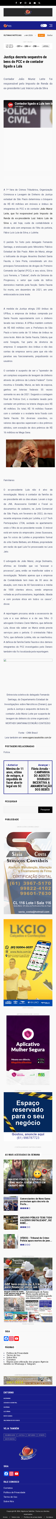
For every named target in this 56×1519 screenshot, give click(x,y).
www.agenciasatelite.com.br (37, 737)
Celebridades (10, 1435)
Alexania (7, 1398)
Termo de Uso (13, 1355)
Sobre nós (16, 1517)
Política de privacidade (33, 1517)
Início (5, 1517)
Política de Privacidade (17, 1353)
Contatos (11, 1359)
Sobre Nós (12, 1357)
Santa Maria (10, 1439)
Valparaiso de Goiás (12, 1420)
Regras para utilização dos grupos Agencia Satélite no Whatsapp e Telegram (26, 1362)
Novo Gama (8, 1416)
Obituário (32, 1435)
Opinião (42, 1435)
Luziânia (7, 1411)
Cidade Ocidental (10, 1402)
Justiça (21, 1435)
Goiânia (7, 1407)
